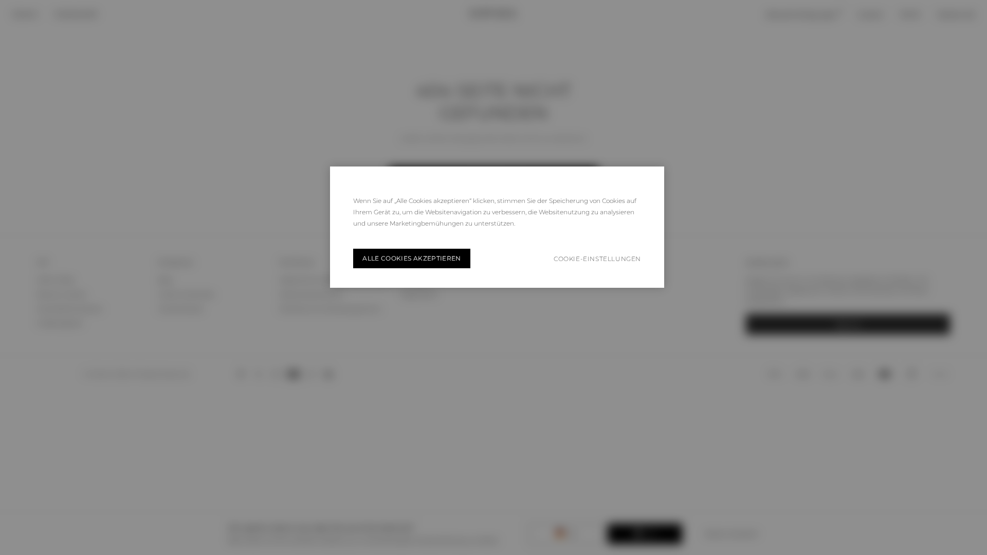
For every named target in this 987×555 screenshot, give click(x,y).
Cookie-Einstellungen (597, 259)
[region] (497, 227)
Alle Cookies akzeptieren (411, 258)
